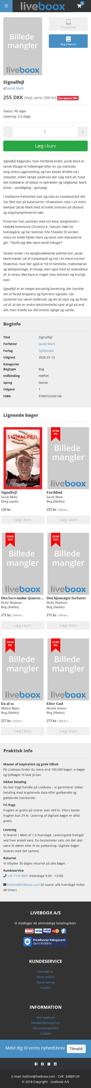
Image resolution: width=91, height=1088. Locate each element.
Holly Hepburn (11, 602)
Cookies (45, 1033)
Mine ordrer (46, 977)
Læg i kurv (45, 146)
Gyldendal (46, 351)
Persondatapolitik (46, 1028)
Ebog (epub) (68, 27)
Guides (45, 987)
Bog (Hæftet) (68, 44)
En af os (7, 704)
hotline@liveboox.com (23, 884)
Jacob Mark (15, 88)
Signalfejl (9, 492)
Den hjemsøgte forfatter (66, 598)
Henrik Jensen (56, 708)
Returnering (46, 982)
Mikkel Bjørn (10, 708)
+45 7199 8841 (17, 876)
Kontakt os (45, 972)
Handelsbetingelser (45, 1023)
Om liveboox (45, 1017)
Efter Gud (55, 704)
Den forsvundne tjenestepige (24, 598)
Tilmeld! (76, 1048)
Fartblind (54, 492)
